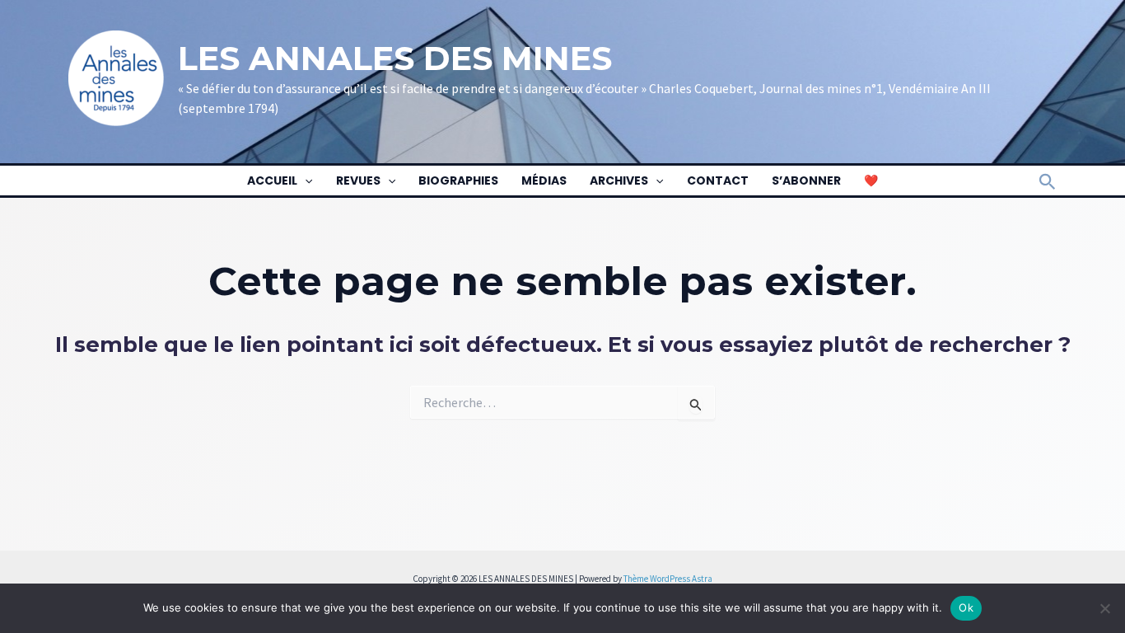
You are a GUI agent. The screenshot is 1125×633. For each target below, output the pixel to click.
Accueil (272, 180)
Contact (718, 180)
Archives (619, 180)
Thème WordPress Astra (667, 578)
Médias (544, 180)
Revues (358, 180)
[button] (304, 180)
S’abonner (806, 180)
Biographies (458, 180)
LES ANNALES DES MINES (395, 58)
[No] (1104, 608)
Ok (966, 607)
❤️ (871, 180)
